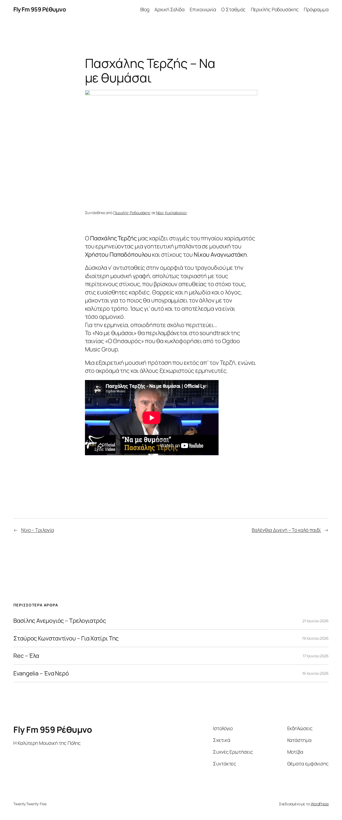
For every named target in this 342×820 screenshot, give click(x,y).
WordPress (320, 803)
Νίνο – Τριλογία (37, 530)
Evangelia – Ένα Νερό (41, 673)
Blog (145, 9)
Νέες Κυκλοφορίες (171, 212)
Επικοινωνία (203, 9)
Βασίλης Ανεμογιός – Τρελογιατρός (59, 620)
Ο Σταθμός (233, 9)
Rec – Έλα (26, 655)
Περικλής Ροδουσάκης (275, 9)
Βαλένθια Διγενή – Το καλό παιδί (286, 530)
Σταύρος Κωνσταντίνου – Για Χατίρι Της (66, 638)
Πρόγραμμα (316, 9)
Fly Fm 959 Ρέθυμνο (39, 9)
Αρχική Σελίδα (169, 9)
